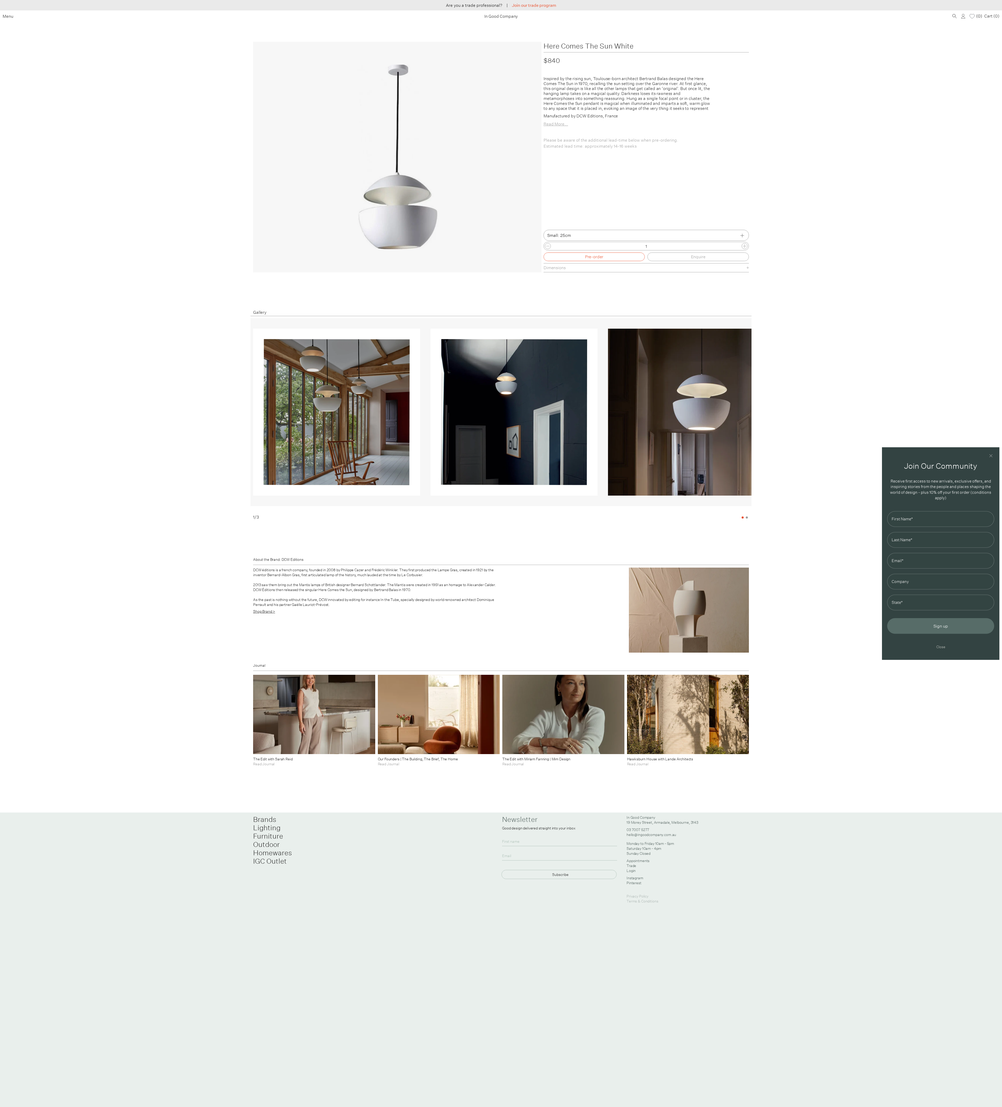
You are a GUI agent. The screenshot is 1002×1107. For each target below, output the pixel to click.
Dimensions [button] (555, 267)
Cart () (991, 16)
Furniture (268, 836)
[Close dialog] (991, 456)
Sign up (940, 625)
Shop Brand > (264, 611)
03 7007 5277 (638, 829)
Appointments (638, 860)
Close (940, 646)
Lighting (267, 827)
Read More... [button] (556, 124)
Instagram (635, 878)
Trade (631, 865)
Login (631, 870)
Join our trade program (534, 5)
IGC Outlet (270, 861)
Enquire (698, 256)
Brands (264, 819)
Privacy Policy (637, 896)
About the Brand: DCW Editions (278, 559)
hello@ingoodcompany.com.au (651, 834)
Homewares (272, 852)
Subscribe (560, 874)
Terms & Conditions (642, 901)
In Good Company (501, 16)
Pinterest (634, 883)
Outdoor (266, 844)
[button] (726, 419)
